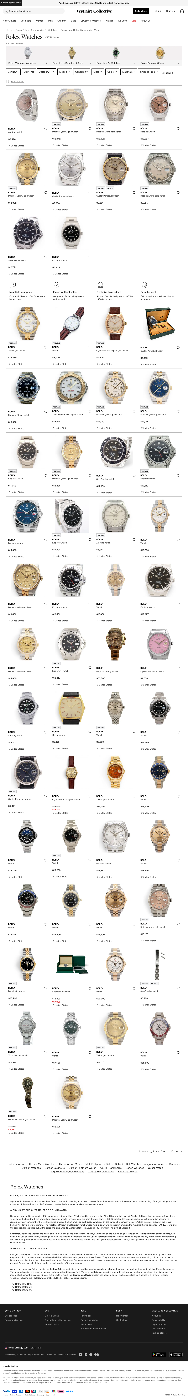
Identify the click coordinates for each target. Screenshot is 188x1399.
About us (156, 1315)
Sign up (170, 11)
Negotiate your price (20, 292)
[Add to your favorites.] (46, 129)
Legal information (36, 1354)
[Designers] (33, 21)
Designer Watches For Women (160, 1164)
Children (61, 20)
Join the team (158, 1328)
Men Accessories (34, 30)
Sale (134, 20)
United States (30, 1395)
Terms (49, 1354)
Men (50, 20)
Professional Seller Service (93, 1328)
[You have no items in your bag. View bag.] (182, 11)
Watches (52, 30)
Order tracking (52, 1315)
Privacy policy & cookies (65, 1354)
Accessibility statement (15, 1354)
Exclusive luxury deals (109, 292)
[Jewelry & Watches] (103, 21)
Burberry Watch (16, 1164)
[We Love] (129, 21)
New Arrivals (9, 20)
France (5, 1395)
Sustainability (158, 1320)
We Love (122, 20)
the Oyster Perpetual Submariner (26, 1239)
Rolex (19, 30)
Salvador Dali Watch (127, 1164)
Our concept (11, 1315)
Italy (54, 1395)
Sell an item (141, 11)
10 (172, 1151)
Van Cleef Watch (127, 1171)
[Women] (46, 21)
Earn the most (148, 292)
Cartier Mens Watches (42, 1164)
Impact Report (159, 1324)
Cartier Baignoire (55, 1168)
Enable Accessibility (11, 2)
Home (9, 30)
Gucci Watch (155, 1168)
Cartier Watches (31, 1168)
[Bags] (78, 21)
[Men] (55, 21)
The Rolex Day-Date (21, 1284)
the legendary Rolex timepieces (33, 1269)
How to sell (85, 1315)
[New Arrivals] (18, 21)
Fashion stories (159, 1332)
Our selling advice (89, 1320)
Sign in (158, 11)
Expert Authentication (65, 292)
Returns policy (52, 1324)
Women (39, 20)
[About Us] (153, 21)
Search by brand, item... (20, 11)
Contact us (121, 1320)
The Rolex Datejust (20, 1287)
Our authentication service (57, 1320)
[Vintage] (116, 21)
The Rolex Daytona (20, 1290)
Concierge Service (13, 1320)
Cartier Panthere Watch (82, 1168)
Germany (40, 1395)
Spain (48, 1395)
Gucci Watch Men (69, 1164)
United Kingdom (16, 1395)
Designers (26, 20)
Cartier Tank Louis (111, 1168)
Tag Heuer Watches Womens (67, 1171)
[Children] (68, 21)
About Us (145, 20)
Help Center (122, 1315)
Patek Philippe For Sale (97, 1164)
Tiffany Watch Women (101, 1171)
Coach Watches (135, 1168)
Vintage (109, 20)
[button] (182, 11)
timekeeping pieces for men (89, 1204)
